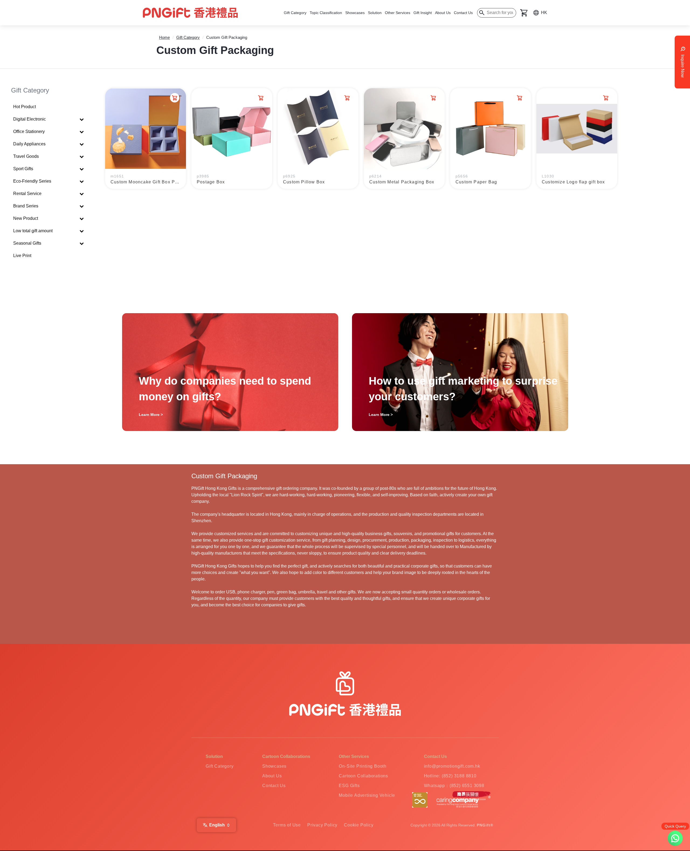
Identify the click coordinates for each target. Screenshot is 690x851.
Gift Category (295, 13)
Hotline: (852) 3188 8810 (450, 776)
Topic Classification (326, 13)
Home (164, 37)
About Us (443, 13)
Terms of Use (287, 825)
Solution (375, 13)
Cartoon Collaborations (363, 776)
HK (544, 12)
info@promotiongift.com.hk (452, 766)
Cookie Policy (358, 825)
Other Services (397, 13)
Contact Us (463, 13)
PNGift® (485, 825)
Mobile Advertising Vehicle (367, 795)
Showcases (355, 13)
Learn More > (151, 414)
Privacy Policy (322, 825)
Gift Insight (422, 13)
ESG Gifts (349, 785)
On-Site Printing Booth (363, 766)
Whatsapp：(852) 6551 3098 (454, 785)
